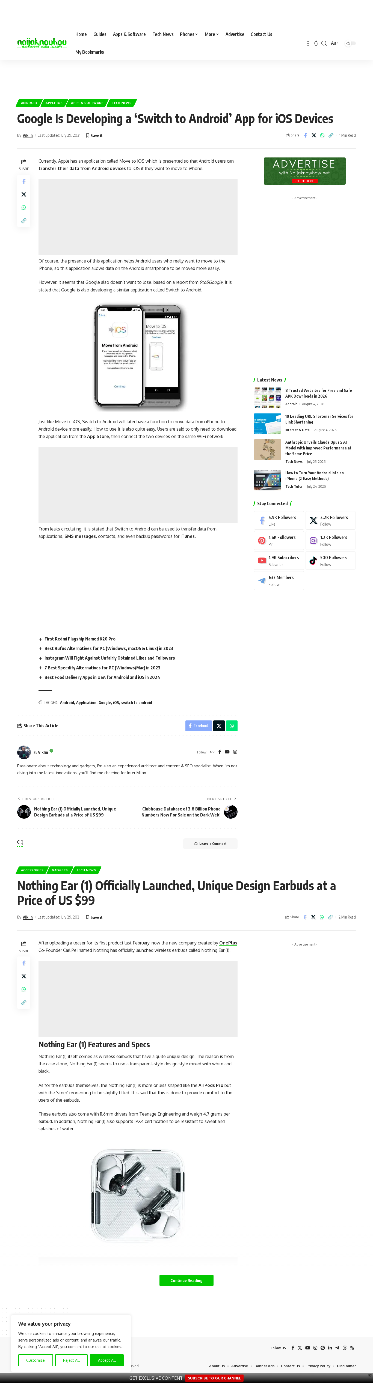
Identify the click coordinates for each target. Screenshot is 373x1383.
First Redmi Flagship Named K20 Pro (80, 639)
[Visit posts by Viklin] (24, 752)
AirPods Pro (211, 1085)
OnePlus (228, 943)
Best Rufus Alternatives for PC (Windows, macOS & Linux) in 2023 (109, 648)
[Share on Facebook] (305, 135)
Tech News (121, 103)
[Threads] (344, 1348)
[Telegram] (279, 580)
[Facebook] (220, 752)
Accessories (32, 870)
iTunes (187, 536)
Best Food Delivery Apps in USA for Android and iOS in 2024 (102, 677)
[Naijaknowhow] (42, 43)
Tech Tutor (294, 486)
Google (105, 702)
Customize (35, 1360)
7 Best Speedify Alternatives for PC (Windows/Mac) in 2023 (102, 667)
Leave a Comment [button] (213, 844)
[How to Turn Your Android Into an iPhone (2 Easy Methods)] (267, 480)
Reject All (71, 1360)
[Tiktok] (331, 560)
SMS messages (80, 536)
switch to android (136, 702)
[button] (308, 43)
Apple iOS (54, 103)
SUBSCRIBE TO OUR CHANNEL (214, 1378)
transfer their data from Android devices (82, 168)
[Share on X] (314, 135)
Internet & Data (297, 430)
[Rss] (352, 1348)
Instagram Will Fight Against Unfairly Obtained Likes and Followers (110, 658)
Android (29, 103)
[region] (71, 1343)
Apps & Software (87, 103)
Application (86, 702)
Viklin (28, 135)
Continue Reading (186, 1280)
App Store (98, 436)
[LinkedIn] (330, 1348)
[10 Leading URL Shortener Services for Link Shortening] (267, 423)
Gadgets (60, 870)
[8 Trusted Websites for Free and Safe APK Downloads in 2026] (267, 398)
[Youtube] (279, 560)
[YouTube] (227, 752)
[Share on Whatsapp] (322, 135)
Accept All (107, 1360)
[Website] (212, 752)
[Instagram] (235, 752)
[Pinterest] (279, 540)
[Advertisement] (186, 76)
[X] (331, 520)
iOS (116, 702)
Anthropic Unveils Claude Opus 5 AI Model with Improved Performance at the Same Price (318, 448)
